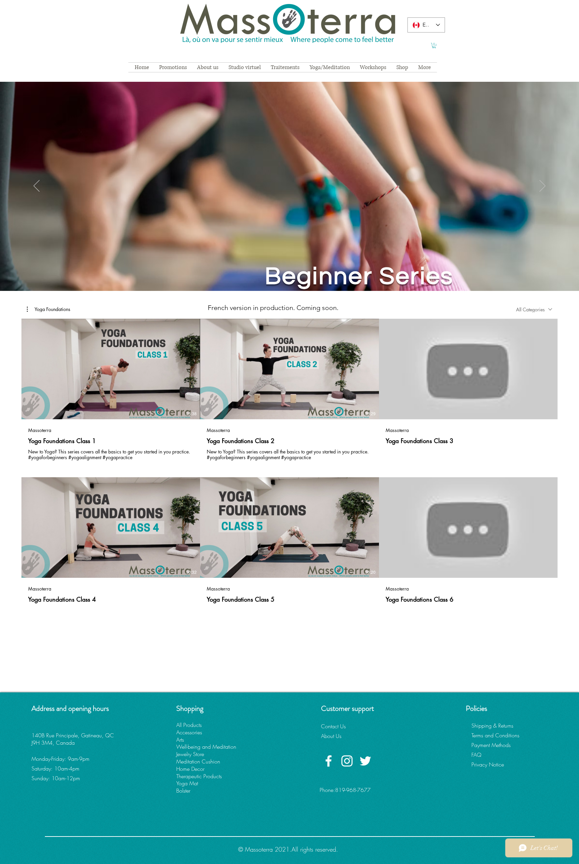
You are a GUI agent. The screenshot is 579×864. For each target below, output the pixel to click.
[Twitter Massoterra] (365, 760)
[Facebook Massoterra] (328, 760)
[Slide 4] (289, 274)
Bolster (183, 790)
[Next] (542, 186)
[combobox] (534, 309)
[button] (434, 45)
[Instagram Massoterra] (347, 760)
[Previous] (37, 186)
